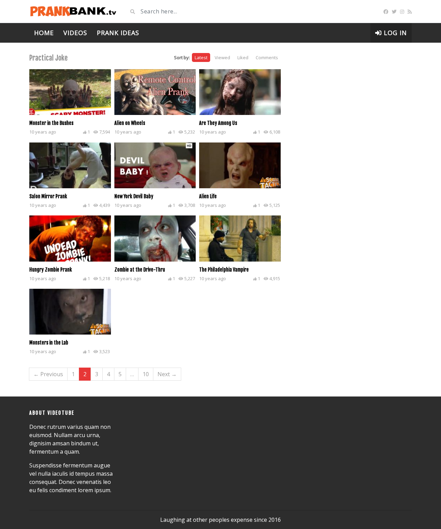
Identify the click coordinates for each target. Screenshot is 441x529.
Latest (201, 57)
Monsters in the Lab (48, 343)
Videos (75, 33)
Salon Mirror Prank (48, 196)
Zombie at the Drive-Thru (139, 270)
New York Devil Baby (133, 196)
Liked (242, 57)
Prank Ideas (118, 33)
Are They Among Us (218, 123)
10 (146, 374)
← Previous (48, 374)
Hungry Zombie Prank (50, 270)
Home (44, 33)
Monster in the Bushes (51, 123)
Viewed (222, 57)
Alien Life (208, 196)
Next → (167, 374)
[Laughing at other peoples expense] (73, 11)
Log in (394, 33)
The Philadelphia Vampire (224, 270)
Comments (267, 57)
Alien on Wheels (129, 123)
